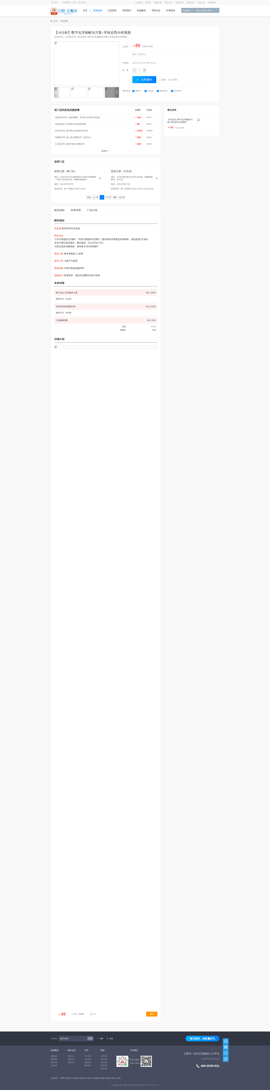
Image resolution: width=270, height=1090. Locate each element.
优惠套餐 (97, 10)
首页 (85, 10)
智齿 (114, 1078)
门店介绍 (92, 210)
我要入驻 (71, 1056)
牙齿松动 (108, 1078)
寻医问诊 (155, 10)
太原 (74, 2)
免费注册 (158, 2)
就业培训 (54, 1062)
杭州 (84, 2)
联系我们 (212, 2)
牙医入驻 (201, 2)
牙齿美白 (75, 1078)
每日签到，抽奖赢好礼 (202, 1038)
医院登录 (179, 2)
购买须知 (59, 210)
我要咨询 (54, 1059)
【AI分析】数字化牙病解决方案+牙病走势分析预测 (180, 120)
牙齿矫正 (68, 1078)
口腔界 (118, 1078)
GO (90, 1038)
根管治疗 (82, 1078)
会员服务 (54, 1065)
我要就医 (54, 1056)
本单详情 (76, 210)
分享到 (174, 80)
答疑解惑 (141, 10)
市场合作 (71, 1062)
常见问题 (104, 1069)
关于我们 (88, 1056)
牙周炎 (102, 1078)
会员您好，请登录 (143, 2)
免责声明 (104, 1065)
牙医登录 (190, 2)
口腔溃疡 (95, 1078)
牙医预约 (126, 10)
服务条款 (104, 1062)
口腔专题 (104, 1056)
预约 (152, 1014)
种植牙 (89, 1078)
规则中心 (88, 1065)
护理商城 (170, 10)
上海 (79, 2)
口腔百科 (104, 1059)
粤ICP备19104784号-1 (150, 1085)
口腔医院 (112, 10)
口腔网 (62, 1078)
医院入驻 (169, 2)
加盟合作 (71, 1059)
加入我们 (88, 1059)
